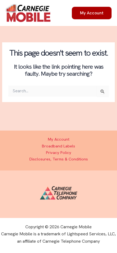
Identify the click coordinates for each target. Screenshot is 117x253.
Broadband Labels (58, 145)
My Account (58, 139)
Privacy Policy (58, 152)
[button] (92, 13)
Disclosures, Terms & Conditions (58, 159)
